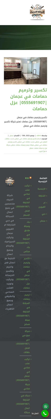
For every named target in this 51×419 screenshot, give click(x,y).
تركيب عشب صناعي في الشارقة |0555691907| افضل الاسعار (25, 200)
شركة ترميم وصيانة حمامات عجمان (22, 145)
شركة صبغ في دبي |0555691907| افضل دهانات (25, 341)
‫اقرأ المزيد (42, 151)
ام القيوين (42, 205)
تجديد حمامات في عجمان (26, 141)
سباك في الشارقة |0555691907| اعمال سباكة (25, 404)
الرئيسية (42, 189)
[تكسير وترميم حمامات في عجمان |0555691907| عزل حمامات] (25, 70)
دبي (44, 214)
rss (27, 178)
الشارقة (42, 196)
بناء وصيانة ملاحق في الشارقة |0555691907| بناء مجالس (25, 236)
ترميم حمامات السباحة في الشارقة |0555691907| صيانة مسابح (25, 309)
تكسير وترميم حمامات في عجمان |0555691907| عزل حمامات (28, 99)
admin (38, 135)
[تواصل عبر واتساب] (46, 406)
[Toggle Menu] (5, 12)
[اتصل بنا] (44, 413)
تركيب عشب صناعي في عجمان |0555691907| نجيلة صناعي (25, 374)
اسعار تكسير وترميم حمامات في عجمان (28, 138)
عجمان (11, 135)
